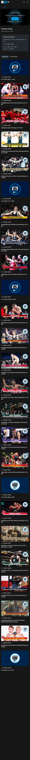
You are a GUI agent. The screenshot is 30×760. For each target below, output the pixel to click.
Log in (21, 21)
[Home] (5, 2)
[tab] (5, 56)
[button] (23, 2)
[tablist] (9, 56)
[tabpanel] (15, 366)
